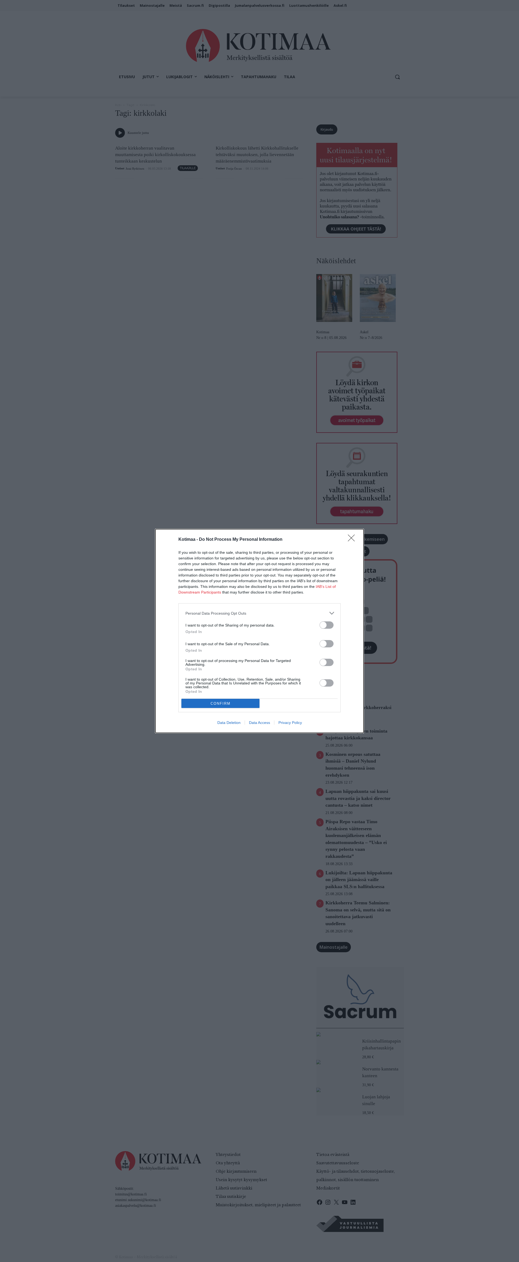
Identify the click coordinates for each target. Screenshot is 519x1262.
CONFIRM (221, 703)
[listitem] (259, 613)
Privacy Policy (290, 722)
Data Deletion (229, 722)
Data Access (259, 722)
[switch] (327, 625)
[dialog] (259, 631)
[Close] (353, 540)
